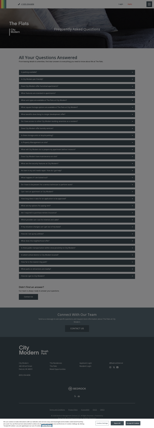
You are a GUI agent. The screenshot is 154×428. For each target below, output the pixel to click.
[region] (77, 423)
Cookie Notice (47, 426)
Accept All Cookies (133, 423)
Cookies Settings (102, 423)
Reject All (117, 423)
